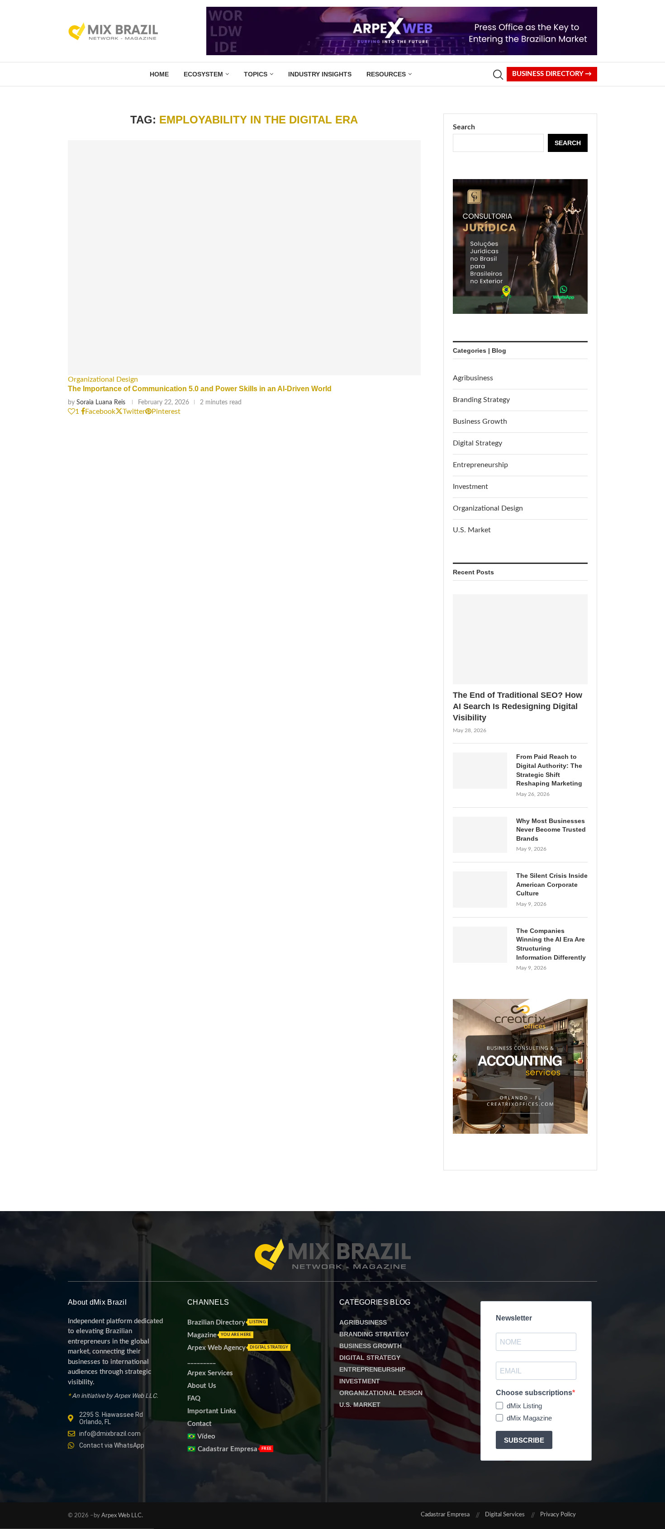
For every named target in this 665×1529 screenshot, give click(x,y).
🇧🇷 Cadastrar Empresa (222, 1449)
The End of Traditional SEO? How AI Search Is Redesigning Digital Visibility (517, 706)
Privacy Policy (558, 1515)
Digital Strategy (477, 443)
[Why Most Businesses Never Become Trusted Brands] (480, 835)
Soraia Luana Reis (100, 402)
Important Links (211, 1411)
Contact (199, 1423)
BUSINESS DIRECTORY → (552, 74)
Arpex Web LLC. (121, 1516)
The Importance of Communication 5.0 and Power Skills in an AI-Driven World (200, 389)
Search (464, 127)
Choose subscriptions (534, 1392)
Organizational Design (488, 508)
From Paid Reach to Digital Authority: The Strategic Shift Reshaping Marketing (549, 770)
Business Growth (480, 421)
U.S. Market (472, 530)
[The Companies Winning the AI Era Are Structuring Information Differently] (480, 945)
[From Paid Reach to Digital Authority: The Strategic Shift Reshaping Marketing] (480, 771)
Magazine (202, 1335)
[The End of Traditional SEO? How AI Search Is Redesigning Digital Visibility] (520, 639)
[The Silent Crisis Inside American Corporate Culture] (480, 889)
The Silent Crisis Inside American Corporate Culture (552, 884)
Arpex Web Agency (216, 1347)
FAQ (193, 1398)
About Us (201, 1385)
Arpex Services (210, 1373)
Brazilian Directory (216, 1322)
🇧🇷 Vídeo (201, 1436)
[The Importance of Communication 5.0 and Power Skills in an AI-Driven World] (244, 257)
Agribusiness (473, 378)
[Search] (497, 74)
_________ (201, 1360)
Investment (470, 486)
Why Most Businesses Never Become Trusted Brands (551, 829)
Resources (386, 74)
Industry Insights (320, 74)
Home (159, 74)
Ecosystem (203, 74)
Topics (255, 74)
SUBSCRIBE (524, 1440)
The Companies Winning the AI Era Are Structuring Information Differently (551, 944)
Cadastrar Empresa (445, 1515)
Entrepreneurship (480, 465)
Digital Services (505, 1515)
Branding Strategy (481, 399)
